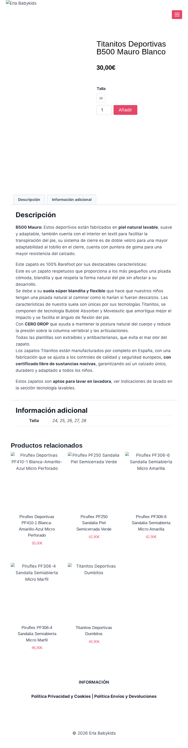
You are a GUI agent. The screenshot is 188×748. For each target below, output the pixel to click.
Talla (101, 88)
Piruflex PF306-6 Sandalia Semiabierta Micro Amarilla (151, 522)
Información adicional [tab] (72, 199)
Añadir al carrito (125, 111)
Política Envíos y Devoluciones (125, 696)
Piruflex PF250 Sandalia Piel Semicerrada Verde (93, 522)
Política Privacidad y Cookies (61, 696)
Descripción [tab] (29, 199)
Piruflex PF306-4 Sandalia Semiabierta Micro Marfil (37, 633)
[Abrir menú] (177, 14)
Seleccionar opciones (94, 548)
